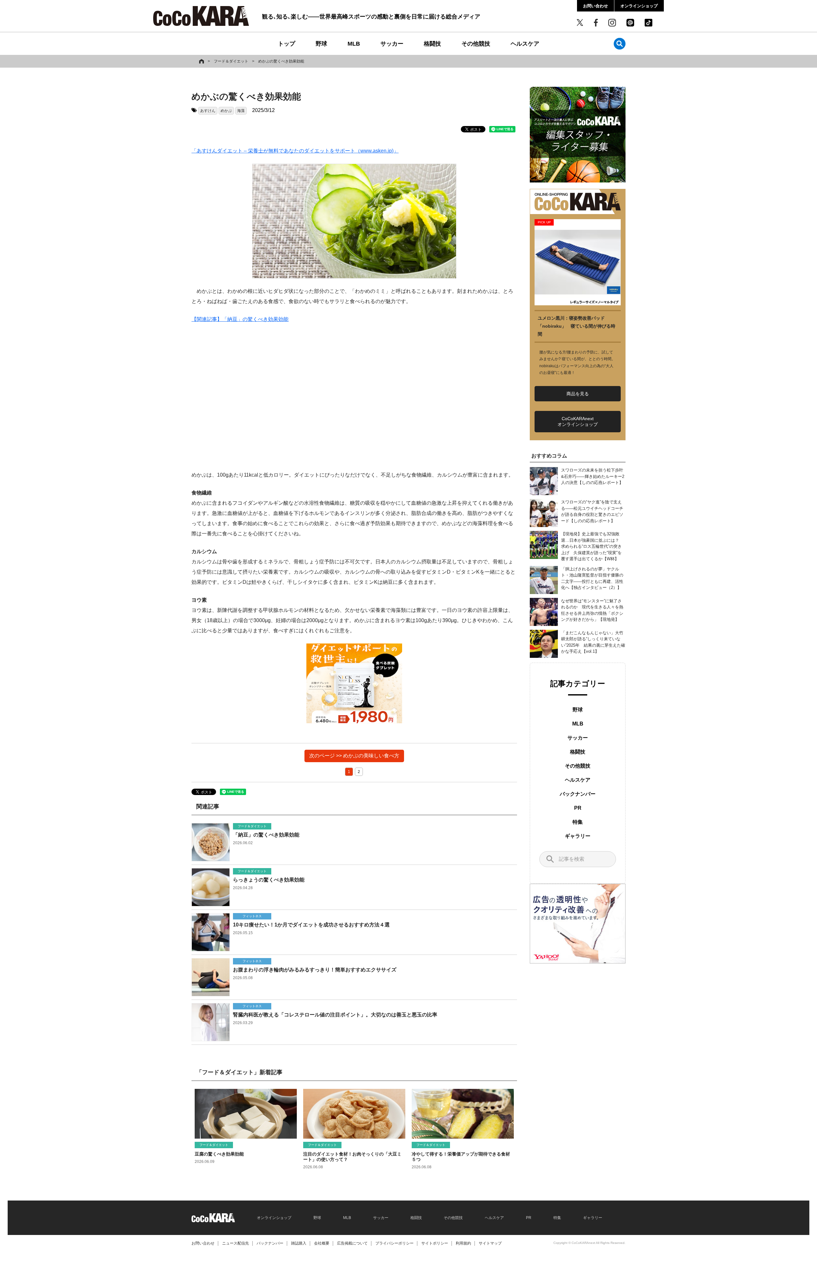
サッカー (391, 44)
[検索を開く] (620, 43)
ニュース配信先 (235, 1243)
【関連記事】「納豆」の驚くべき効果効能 (240, 319)
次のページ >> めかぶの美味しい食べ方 (354, 755)
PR (577, 808)
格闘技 (432, 44)
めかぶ (226, 110)
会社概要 (321, 1243)
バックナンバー (578, 794)
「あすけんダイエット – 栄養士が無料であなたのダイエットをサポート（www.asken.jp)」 (295, 150)
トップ (286, 44)
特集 (578, 822)
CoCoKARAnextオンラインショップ (578, 421)
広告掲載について (352, 1243)
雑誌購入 (298, 1243)
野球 (321, 44)
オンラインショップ (639, 6)
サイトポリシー (434, 1243)
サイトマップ (490, 1243)
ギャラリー (577, 836)
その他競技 (475, 44)
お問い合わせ (595, 6)
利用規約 (463, 1243)
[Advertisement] (354, 397)
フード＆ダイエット (231, 61)
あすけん (207, 110)
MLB (354, 44)
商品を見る (577, 393)
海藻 (241, 110)
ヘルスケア (525, 44)
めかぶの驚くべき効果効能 (281, 61)
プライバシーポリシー (394, 1243)
